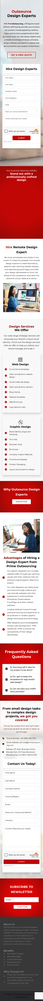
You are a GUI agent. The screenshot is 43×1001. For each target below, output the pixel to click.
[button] (21, 668)
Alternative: (8, 141)
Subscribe (22, 907)
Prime (15, 23)
